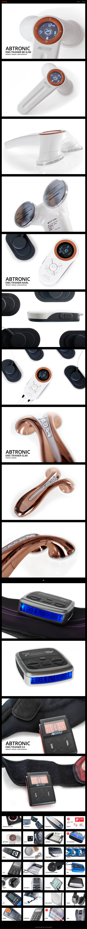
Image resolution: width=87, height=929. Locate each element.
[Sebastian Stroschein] (4, 1)
